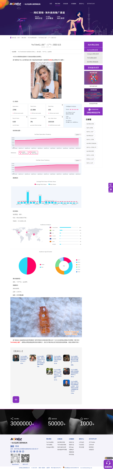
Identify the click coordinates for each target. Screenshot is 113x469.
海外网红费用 (90, 151)
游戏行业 (71, 442)
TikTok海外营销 (61, 444)
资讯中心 (81, 3)
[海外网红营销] (56, 17)
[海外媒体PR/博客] (93, 92)
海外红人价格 (90, 155)
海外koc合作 (89, 163)
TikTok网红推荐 (92, 58)
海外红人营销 (90, 139)
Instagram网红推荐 (93, 54)
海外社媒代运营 (93, 83)
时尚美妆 (71, 454)
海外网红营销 (90, 124)
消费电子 (71, 449)
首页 (51, 3)
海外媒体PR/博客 (93, 100)
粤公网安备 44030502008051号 (71, 467)
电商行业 (71, 444)
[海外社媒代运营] (93, 74)
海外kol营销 (89, 127)
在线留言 (91, 449)
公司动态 (81, 442)
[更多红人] (16, 399)
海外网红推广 (90, 135)
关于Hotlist (92, 442)
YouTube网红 (50, 442)
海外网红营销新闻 (92, 62)
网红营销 (57, 3)
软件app (71, 447)
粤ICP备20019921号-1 (56, 467)
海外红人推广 (90, 131)
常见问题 (81, 447)
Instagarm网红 (50, 447)
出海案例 (73, 3)
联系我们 (91, 447)
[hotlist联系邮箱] (14, 451)
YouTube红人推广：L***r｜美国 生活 (47, 37)
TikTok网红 (49, 444)
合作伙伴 (91, 444)
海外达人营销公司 (91, 147)
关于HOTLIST (91, 3)
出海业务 (65, 3)
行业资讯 (81, 444)
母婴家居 (71, 452)
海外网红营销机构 (91, 143)
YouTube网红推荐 (32, 37)
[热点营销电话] (11, 451)
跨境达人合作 (90, 159)
